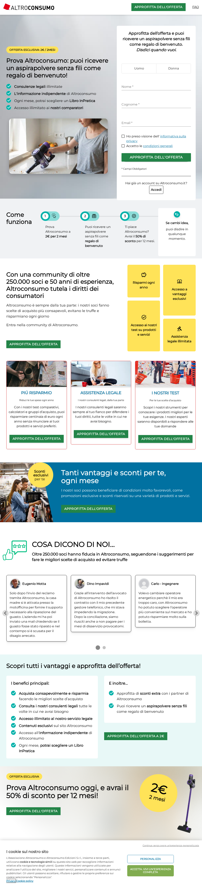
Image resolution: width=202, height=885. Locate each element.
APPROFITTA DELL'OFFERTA (158, 7)
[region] (101, 862)
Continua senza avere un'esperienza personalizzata (171, 845)
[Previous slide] (5, 613)
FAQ (195, 7)
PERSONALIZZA (150, 858)
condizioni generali (158, 146)
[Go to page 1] (98, 647)
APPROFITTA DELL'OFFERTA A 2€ (135, 736)
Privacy (11, 880)
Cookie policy (24, 880)
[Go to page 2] (104, 647)
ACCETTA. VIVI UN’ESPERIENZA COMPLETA (150, 870)
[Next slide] (196, 613)
